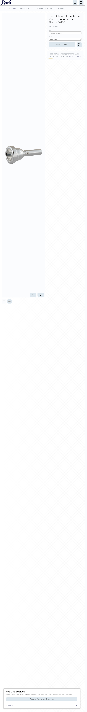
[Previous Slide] (33, 295)
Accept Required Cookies (42, 699)
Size (50, 30)
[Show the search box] (81, 2)
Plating (51, 37)
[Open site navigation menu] (75, 2)
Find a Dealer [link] (62, 45)
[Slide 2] (9, 301)
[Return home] (6, 2)
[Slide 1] (4, 301)
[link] (79, 44)
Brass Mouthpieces (9, 8)
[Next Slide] (40, 295)
